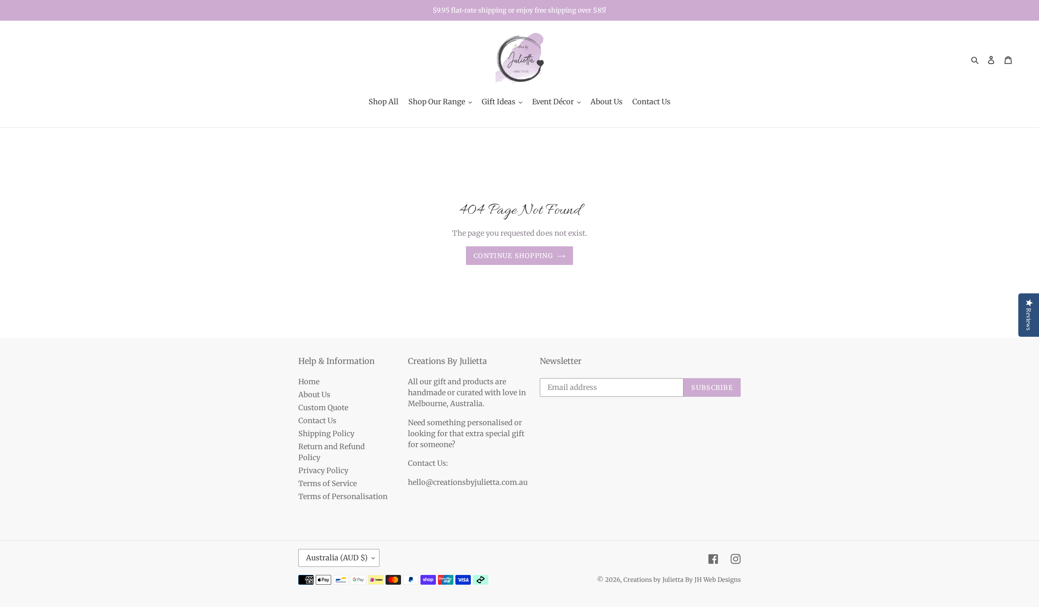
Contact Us (317, 420)
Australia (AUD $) (337, 557)
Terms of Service (327, 483)
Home (308, 381)
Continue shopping (513, 256)
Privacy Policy (323, 470)
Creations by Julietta (653, 579)
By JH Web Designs (713, 579)
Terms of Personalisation (343, 496)
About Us (314, 394)
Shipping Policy (326, 433)
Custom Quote (323, 407)
